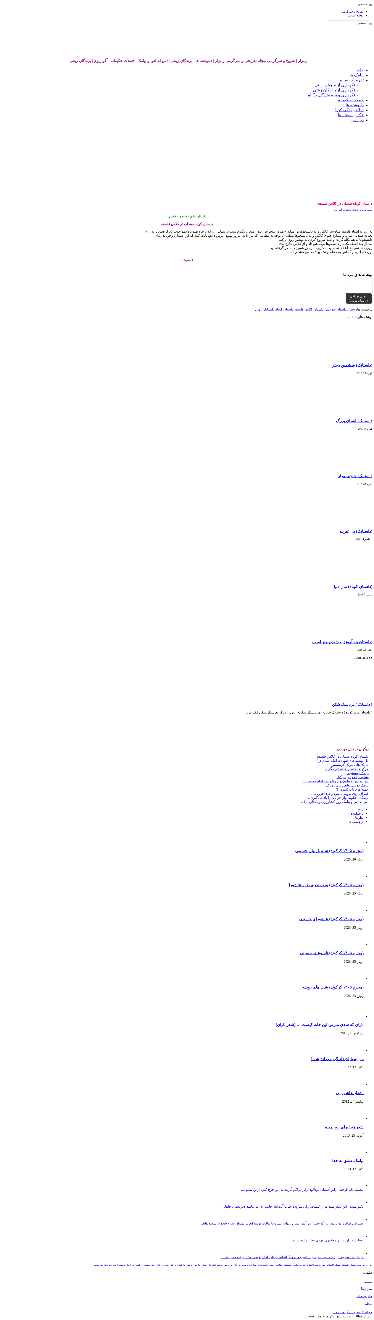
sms (106, 1265)
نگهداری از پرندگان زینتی (334, 90)
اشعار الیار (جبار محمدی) (129, 1265)
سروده (302, 1265)
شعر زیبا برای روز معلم (344, 1127)
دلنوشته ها (355, 105)
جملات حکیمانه (351, 100)
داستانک (268, 309)
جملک (338, 1265)
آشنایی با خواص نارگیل (353, 777)
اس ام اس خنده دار (217, 1265)
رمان (258, 309)
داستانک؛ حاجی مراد (355, 476)
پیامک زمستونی (358, 773)
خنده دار (165, 1265)
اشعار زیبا (202, 1265)
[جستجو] (370, 5)
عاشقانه (330, 1265)
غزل (230, 1265)
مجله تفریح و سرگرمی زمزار (351, 1312)
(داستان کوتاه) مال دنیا (353, 586)
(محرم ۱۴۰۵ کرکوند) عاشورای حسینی (331, 919)
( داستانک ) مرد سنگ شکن (352, 704)
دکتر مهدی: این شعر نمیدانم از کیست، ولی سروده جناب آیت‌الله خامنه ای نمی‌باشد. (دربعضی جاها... (293, 1206)
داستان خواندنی (335, 309)
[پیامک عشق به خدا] (352, 1152)
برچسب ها (356, 821)
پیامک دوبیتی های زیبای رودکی (347, 785)
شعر (359, 1265)
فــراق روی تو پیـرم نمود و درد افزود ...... (340, 793)
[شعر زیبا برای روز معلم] (353, 1118)
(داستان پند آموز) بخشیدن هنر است (342, 642)
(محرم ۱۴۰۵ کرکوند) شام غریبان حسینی (329, 850)
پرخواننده (357, 813)
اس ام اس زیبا (190, 1265)
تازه (361, 809)
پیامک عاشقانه (291, 1265)
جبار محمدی (97, 1265)
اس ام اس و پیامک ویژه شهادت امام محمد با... (336, 781)
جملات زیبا (252, 1265)
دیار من (357, 120)
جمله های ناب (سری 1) (352, 789)
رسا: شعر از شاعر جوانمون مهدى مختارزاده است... (327, 1240)
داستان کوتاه (284, 309)
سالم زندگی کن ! (349, 110)
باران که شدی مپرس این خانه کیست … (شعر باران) (320, 1024)
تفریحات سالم (351, 80)
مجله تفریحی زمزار (361, 209)
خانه (360, 70)
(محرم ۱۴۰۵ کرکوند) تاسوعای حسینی (332, 953)
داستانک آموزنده (342, 209)
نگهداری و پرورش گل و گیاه (331, 95)
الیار (172, 1265)
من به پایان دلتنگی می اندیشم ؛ (337, 1058)
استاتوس (278, 1265)
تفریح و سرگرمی (352, 11)
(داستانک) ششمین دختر (352, 365)
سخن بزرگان (240, 1265)
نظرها (359, 817)
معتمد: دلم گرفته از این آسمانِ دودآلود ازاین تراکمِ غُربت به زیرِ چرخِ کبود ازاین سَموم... (302, 1189)
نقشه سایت (356, 15)
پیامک (353, 1265)
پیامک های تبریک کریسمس (350, 765)
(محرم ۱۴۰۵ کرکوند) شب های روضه (333, 987)
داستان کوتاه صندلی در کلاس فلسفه (342, 756)
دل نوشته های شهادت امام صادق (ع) (342, 760)
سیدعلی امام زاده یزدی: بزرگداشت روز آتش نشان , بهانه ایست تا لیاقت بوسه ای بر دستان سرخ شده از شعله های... (282, 1223)
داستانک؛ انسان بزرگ (354, 420)
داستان (352, 309)
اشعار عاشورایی (350, 1092)
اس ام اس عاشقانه (316, 1265)
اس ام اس (367, 1265)
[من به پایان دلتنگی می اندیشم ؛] (354, 1050)
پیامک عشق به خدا (348, 1160)
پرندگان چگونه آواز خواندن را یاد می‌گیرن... (338, 797)
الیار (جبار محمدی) (151, 1265)
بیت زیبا (112, 1265)
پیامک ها (357, 75)
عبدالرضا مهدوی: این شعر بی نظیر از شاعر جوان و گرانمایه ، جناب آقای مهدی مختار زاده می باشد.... (292, 1257)
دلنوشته (346, 1265)
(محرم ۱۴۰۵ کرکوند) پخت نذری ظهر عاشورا (326, 885)
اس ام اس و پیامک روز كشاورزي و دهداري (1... (335, 802)
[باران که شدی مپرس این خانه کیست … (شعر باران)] (352, 1016)
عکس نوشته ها (351, 115)
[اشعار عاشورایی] (352, 1084)
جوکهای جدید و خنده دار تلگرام (347, 769)
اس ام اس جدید (266, 1265)
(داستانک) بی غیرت (356, 531)
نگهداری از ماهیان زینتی (334, 85)
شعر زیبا (178, 1265)
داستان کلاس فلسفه (309, 309)
